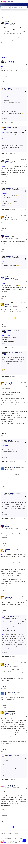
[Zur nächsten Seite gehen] (18, 827)
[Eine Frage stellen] (24, 840)
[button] (3, 123)
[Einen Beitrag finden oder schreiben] (24, 7)
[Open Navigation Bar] (2, 1)
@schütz (6, 96)
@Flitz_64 (5, 498)
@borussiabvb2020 (7, 335)
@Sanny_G (3, 563)
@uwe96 (4, 132)
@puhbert (4, 261)
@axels (3, 139)
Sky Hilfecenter (9, 833)
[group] (2, 42)
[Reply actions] (25, 91)
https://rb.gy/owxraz (12, 648)
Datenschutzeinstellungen (6, 838)
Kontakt (14, 838)
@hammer (3, 66)
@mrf (6, 445)
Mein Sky (3, 833)
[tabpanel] (14, 443)
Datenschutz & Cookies (16, 835)
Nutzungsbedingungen (6, 835)
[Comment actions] (26, 64)
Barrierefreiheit (16, 833)
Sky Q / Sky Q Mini (6, 17)
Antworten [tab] (4, 57)
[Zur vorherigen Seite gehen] (11, 827)
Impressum (20, 838)
